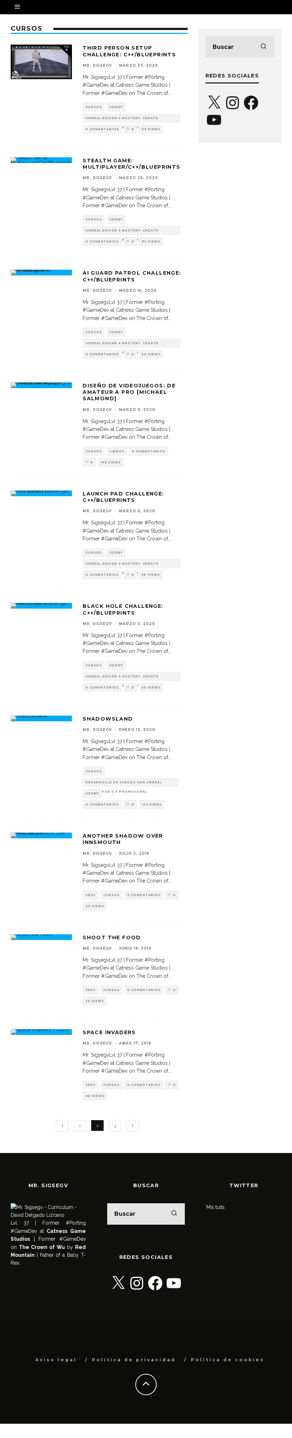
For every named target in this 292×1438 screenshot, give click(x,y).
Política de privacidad (134, 1359)
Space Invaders (109, 1032)
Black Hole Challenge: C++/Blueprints (123, 609)
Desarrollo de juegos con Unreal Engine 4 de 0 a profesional (123, 784)
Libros (116, 451)
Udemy (116, 107)
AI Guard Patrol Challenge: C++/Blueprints (132, 276)
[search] (263, 46)
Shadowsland (108, 719)
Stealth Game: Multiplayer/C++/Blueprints (131, 163)
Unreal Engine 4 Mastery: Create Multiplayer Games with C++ (121, 119)
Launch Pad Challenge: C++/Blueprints (123, 497)
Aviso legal (56, 1359)
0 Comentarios (102, 129)
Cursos (93, 107)
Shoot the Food (112, 937)
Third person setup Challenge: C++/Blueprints (129, 51)
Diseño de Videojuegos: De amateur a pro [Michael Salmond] (129, 392)
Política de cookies (227, 1359)
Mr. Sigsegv (97, 65)
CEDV (90, 895)
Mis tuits (215, 1207)
